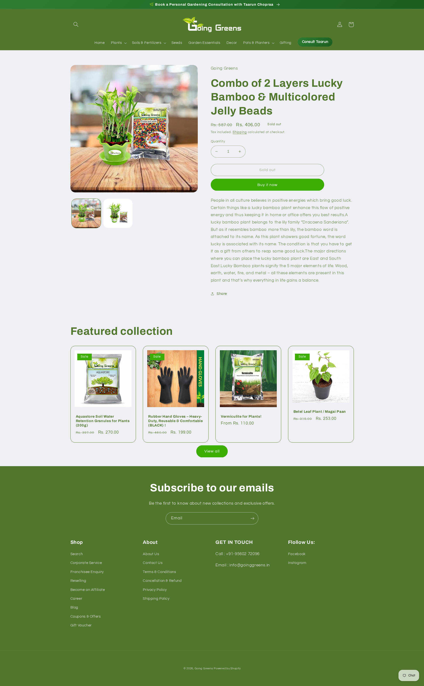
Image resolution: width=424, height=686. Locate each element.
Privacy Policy (155, 590)
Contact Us (152, 563)
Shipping (240, 132)
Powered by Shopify (227, 668)
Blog (74, 607)
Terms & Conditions (159, 572)
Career (76, 598)
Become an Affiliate (87, 590)
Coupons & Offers (85, 616)
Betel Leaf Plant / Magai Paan (319, 411)
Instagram (297, 563)
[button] (76, 24)
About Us (151, 554)
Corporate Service (86, 563)
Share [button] (222, 294)
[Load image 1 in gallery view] (86, 213)
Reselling (78, 581)
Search (76, 554)
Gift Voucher (81, 625)
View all (211, 451)
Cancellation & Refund (162, 581)
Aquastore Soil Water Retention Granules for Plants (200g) (103, 420)
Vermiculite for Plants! (241, 416)
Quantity (218, 141)
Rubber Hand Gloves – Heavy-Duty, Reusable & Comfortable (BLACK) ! (175, 420)
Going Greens (204, 668)
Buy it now (267, 185)
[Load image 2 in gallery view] (117, 213)
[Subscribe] (252, 518)
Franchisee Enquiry (87, 572)
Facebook (297, 554)
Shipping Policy (156, 598)
